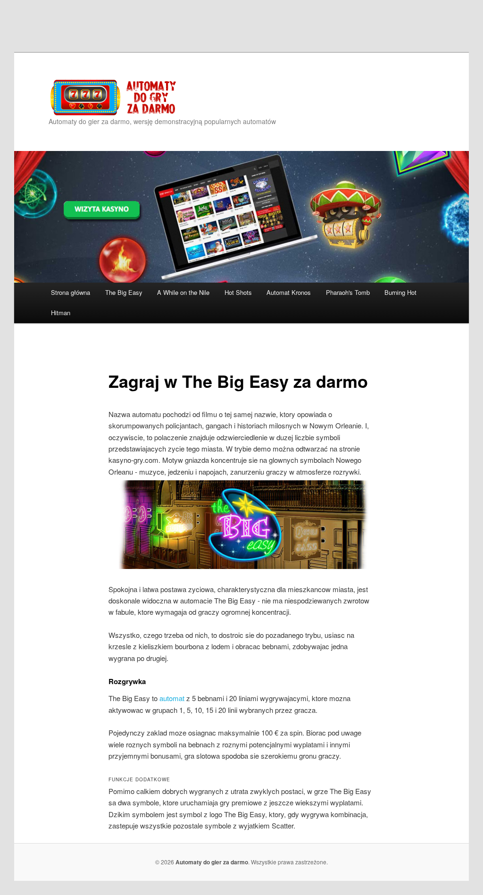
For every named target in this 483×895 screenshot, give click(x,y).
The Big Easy (123, 292)
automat (171, 698)
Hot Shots (238, 292)
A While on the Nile (183, 292)
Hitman (60, 312)
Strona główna (70, 292)
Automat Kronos (288, 292)
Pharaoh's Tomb (348, 292)
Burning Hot (400, 292)
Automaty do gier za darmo (211, 862)
